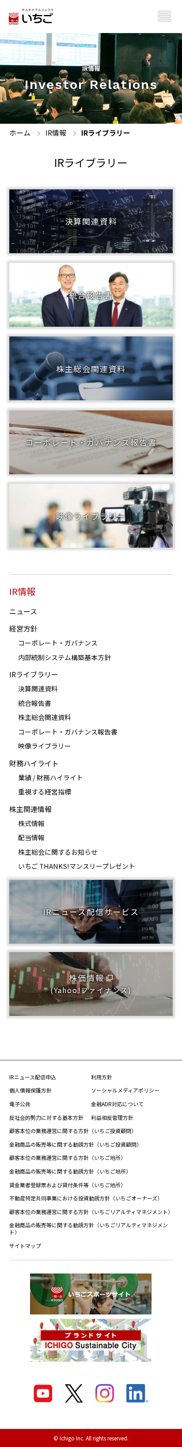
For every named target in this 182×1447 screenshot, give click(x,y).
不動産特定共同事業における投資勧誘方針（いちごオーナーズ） (86, 1198)
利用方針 (101, 1077)
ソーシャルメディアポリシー (125, 1090)
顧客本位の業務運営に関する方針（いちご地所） (67, 1157)
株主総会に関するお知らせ (58, 851)
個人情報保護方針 (30, 1090)
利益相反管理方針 (112, 1117)
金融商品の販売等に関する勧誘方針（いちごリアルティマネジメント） (88, 1228)
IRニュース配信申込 (32, 1077)
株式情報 (31, 823)
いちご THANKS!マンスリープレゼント (76, 866)
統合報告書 (34, 703)
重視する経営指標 (44, 791)
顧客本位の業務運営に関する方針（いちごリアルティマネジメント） (91, 1211)
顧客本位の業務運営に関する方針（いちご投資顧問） (72, 1130)
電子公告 (19, 1103)
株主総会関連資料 (44, 717)
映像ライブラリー (44, 745)
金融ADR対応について (117, 1103)
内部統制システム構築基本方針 (64, 657)
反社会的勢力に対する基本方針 (46, 1117)
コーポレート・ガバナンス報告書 (68, 731)
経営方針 (23, 628)
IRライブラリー (33, 674)
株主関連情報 (30, 809)
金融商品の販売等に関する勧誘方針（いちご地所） (70, 1171)
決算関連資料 (38, 688)
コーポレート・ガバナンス (58, 642)
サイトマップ (25, 1245)
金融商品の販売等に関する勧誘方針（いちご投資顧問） (75, 1144)
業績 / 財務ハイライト (50, 777)
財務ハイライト (34, 763)
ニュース (23, 611)
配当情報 (31, 837)
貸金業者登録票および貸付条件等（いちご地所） (67, 1185)
